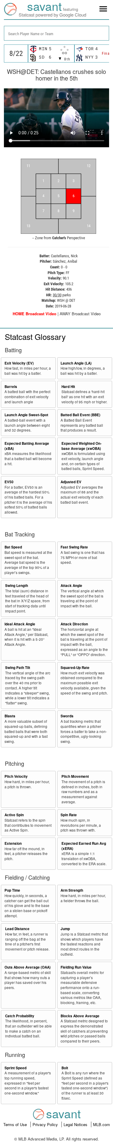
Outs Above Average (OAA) (28, 967)
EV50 (9, 481)
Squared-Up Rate (75, 667)
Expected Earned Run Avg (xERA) (83, 846)
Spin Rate (69, 814)
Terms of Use (15, 1124)
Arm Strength (72, 890)
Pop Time (12, 890)
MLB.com (101, 1124)
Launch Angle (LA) (76, 363)
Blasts (10, 716)
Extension (13, 843)
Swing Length (16, 585)
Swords (67, 716)
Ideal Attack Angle (20, 624)
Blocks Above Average (80, 1015)
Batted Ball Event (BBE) (80, 414)
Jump (65, 928)
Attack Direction (74, 624)
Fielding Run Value (76, 967)
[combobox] (56, 33)
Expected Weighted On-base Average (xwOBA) (81, 446)
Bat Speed (13, 547)
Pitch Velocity (16, 776)
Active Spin (14, 814)
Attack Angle (71, 585)
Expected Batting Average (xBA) (27, 446)
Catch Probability (19, 1015)
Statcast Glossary (35, 336)
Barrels (11, 386)
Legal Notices (76, 1124)
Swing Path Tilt (17, 667)
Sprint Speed (16, 1067)
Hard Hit (68, 386)
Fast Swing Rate (74, 547)
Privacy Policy (46, 1124)
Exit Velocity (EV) (19, 363)
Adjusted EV (71, 481)
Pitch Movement (75, 776)
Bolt (64, 1067)
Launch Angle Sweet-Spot (26, 414)
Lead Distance (17, 928)
